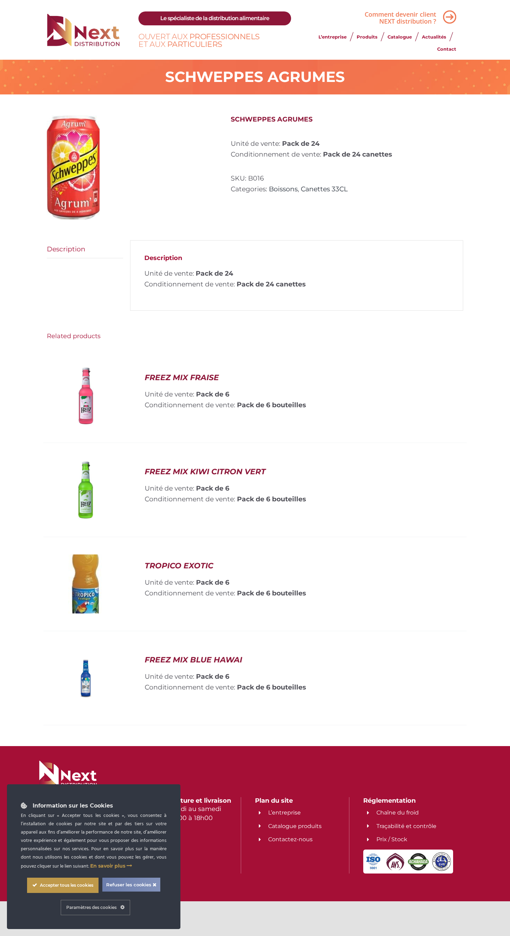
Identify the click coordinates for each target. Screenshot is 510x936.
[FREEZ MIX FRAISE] (85, 371)
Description (66, 249)
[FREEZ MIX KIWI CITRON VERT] (85, 465)
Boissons (283, 189)
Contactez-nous (290, 839)
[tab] (85, 249)
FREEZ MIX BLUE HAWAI (193, 660)
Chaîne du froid (397, 812)
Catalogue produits (295, 826)
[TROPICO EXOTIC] (85, 559)
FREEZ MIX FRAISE (182, 377)
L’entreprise (284, 812)
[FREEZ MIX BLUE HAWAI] (85, 654)
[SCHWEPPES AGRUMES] (133, 167)
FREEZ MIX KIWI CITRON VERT (205, 471)
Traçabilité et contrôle (406, 826)
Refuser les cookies (129, 884)
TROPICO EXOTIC (179, 565)
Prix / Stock (391, 839)
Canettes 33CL (324, 189)
